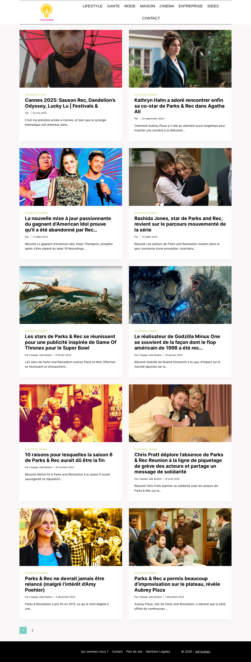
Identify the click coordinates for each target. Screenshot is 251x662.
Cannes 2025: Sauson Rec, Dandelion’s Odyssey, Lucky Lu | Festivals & (70, 103)
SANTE (113, 6)
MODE (130, 6)
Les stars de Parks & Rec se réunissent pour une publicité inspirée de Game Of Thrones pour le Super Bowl (70, 342)
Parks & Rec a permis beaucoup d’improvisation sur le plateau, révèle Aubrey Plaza (177, 584)
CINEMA (166, 6)
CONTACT (151, 18)
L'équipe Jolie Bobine (40, 355)
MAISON (147, 6)
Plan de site (134, 651)
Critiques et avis (35, 94)
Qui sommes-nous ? (94, 651)
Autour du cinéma (145, 94)
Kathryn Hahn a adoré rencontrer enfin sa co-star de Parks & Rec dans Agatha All (179, 105)
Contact (117, 651)
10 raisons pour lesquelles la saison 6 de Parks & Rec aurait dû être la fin (69, 457)
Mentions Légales (158, 651)
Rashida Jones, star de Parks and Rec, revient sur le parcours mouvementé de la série (180, 224)
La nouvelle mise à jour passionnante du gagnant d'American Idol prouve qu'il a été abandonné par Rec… (68, 224)
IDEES (213, 6)
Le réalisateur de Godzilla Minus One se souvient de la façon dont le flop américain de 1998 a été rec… (177, 342)
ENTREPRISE (191, 6)
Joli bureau (202, 651)
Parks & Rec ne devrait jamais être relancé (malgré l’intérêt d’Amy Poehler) (64, 584)
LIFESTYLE (93, 6)
